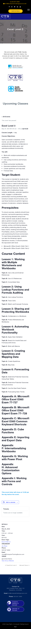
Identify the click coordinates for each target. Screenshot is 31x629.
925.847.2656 (15, 1)
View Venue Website (8, 561)
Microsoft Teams (24, 565)
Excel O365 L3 (6, 542)
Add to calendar (10, 502)
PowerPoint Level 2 (11, 565)
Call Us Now (15, 11)
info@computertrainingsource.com (15, 3)
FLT (15, 626)
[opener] (28, 9)
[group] (15, 136)
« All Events (6, 117)
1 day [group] (9, 132)
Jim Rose (4, 546)
